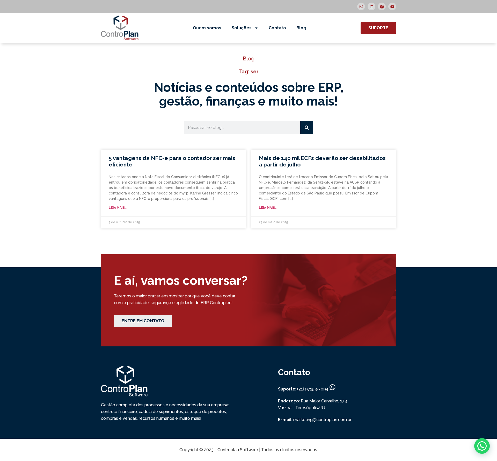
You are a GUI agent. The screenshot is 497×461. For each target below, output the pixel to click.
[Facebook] (382, 6)
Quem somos (207, 27)
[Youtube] (392, 6)
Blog (301, 27)
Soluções (242, 27)
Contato (277, 27)
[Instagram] (361, 6)
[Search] (306, 127)
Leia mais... (118, 207)
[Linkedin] (371, 6)
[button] (482, 446)
